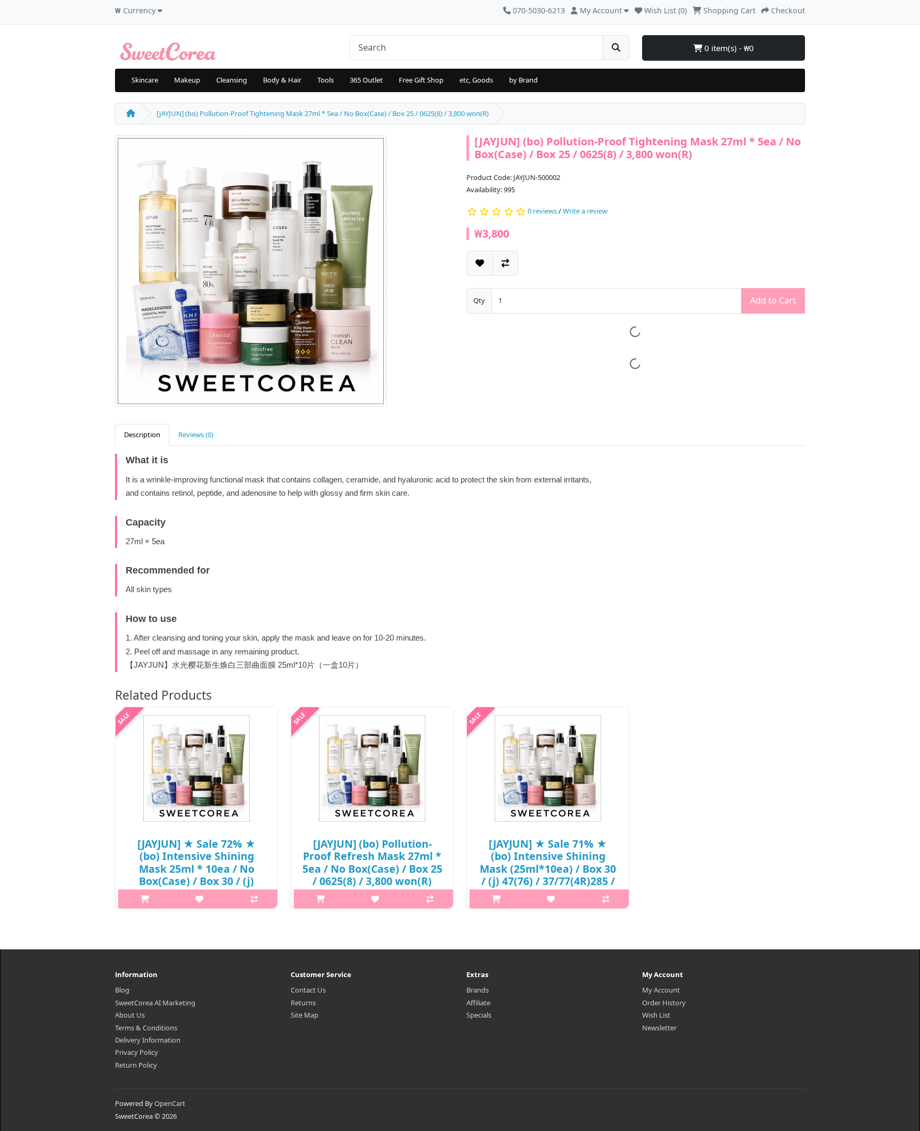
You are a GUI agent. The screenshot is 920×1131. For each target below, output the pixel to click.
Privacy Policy (136, 1052)
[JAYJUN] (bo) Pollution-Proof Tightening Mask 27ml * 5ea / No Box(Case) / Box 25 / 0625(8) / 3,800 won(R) (323, 113)
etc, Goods (476, 80)
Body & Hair (282, 80)
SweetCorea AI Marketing (155, 1002)
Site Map (304, 1015)
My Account (661, 990)
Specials (478, 1015)
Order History (664, 1002)
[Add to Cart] (144, 899)
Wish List (656, 1015)
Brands (477, 990)
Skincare (145, 80)
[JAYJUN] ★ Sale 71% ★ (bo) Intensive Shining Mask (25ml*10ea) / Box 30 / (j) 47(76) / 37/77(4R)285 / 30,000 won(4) (548, 869)
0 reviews (542, 211)
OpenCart (169, 1103)
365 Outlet (366, 80)
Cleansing (231, 80)
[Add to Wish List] (479, 263)
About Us (130, 1015)
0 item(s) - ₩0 (728, 48)
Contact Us (308, 990)
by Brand (523, 80)
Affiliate (478, 1002)
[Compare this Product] (505, 263)
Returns (303, 1002)
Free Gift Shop (421, 80)
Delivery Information (147, 1040)
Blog (122, 990)
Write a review (585, 211)
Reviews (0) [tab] (195, 434)
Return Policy (136, 1065)
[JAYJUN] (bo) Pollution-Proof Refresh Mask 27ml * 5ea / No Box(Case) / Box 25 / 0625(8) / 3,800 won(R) (372, 862)
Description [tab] (142, 434)
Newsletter (659, 1027)
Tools (325, 80)
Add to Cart (773, 300)
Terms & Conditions (146, 1027)
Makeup (187, 80)
